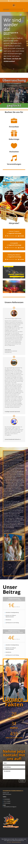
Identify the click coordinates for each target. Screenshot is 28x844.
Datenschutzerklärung (16, 842)
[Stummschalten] (18, 236)
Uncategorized (10, 87)
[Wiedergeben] (6, 236)
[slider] (21, 236)
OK (8, 842)
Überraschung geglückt (14, 83)
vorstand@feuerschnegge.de (10, 806)
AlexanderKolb (11, 85)
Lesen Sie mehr (14, 101)
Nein (10, 842)
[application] (14, 236)
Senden (22, 781)
